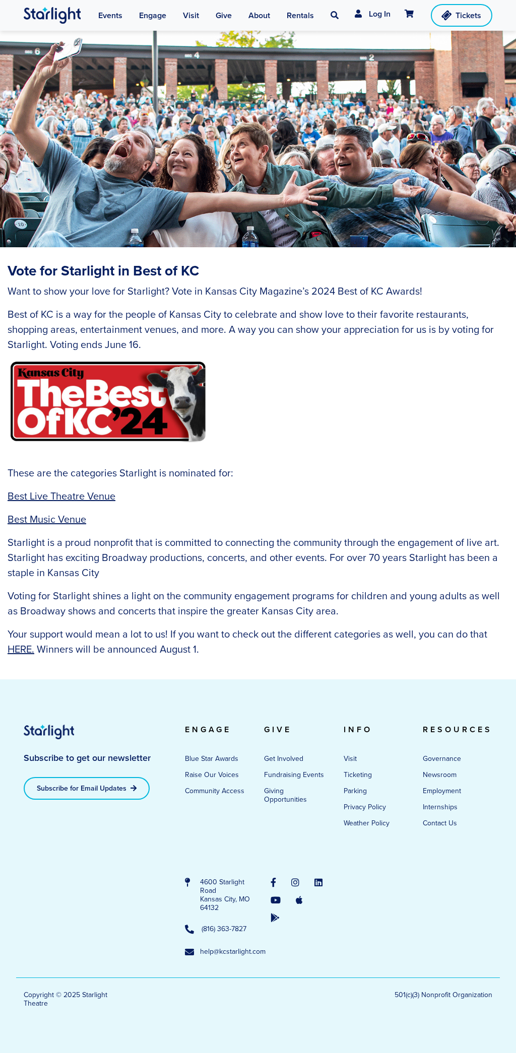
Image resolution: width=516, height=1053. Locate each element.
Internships (440, 807)
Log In (379, 14)
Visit (350, 758)
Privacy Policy (365, 807)
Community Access (214, 791)
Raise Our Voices (212, 774)
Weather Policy (367, 823)
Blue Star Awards (211, 758)
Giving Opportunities (285, 795)
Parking (355, 791)
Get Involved (283, 758)
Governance (442, 758)
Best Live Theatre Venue (61, 496)
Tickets (468, 15)
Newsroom (440, 774)
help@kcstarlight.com (225, 952)
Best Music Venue (47, 519)
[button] (335, 16)
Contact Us (440, 823)
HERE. (21, 649)
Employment (442, 791)
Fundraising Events (294, 774)
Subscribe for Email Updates (82, 788)
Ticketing (358, 774)
